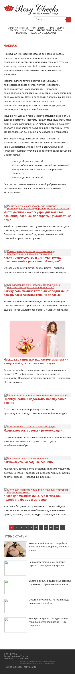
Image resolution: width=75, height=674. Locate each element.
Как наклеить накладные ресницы (29, 462)
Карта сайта (30, 667)
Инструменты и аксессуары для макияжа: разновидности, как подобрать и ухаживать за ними (37, 216)
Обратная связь (13, 667)
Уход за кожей (18, 28)
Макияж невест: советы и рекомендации (33, 430)
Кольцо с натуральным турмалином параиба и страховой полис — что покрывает (48, 622)
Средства (38, 28)
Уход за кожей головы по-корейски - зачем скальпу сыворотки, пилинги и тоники (49, 547)
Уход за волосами (43, 33)
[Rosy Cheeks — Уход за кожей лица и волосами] (31, 14)
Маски (14, 30)
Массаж (27, 30)
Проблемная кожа (49, 30)
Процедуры (56, 28)
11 (62, 527)
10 (56, 527)
